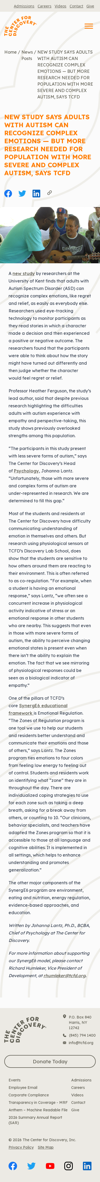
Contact (76, 6)
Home (10, 52)
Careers (44, 6)
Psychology (26, 470)
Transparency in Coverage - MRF (38, 1102)
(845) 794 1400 (82, 1035)
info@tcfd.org (81, 1042)
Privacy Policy (21, 1147)
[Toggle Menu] (89, 26)
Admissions (24, 6)
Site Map (46, 1147)
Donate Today (50, 1061)
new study (24, 273)
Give (90, 6)
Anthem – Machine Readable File (38, 1110)
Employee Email (23, 1087)
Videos (60, 6)
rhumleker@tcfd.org (64, 975)
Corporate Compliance (29, 1095)
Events (15, 1080)
